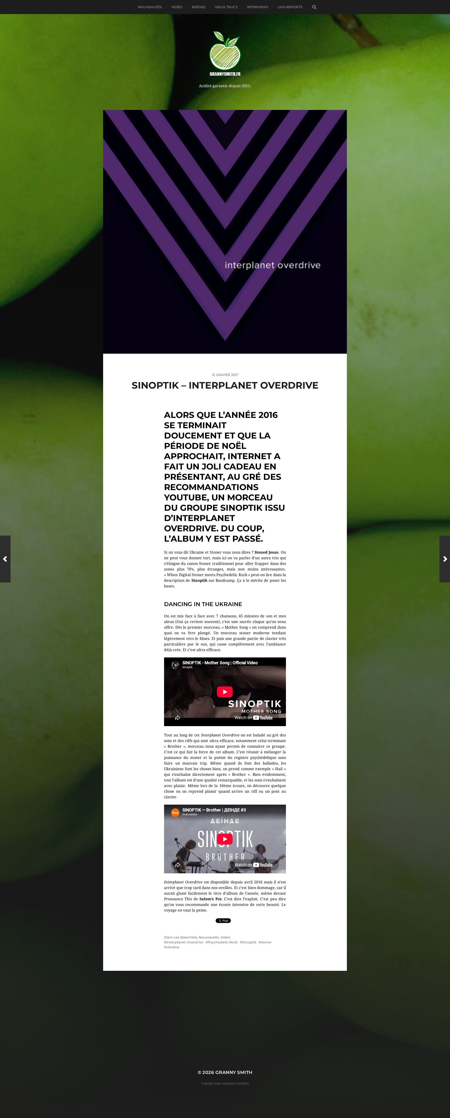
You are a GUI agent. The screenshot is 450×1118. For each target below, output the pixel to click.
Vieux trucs (226, 7)
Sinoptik (249, 942)
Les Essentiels (185, 937)
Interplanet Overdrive (184, 942)
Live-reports (290, 7)
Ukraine (173, 947)
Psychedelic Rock (223, 942)
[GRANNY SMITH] (225, 53)
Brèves (199, 7)
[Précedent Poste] (5, 559)
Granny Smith (233, 1072)
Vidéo (177, 7)
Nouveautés (150, 7)
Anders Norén (235, 1083)
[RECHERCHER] (314, 7)
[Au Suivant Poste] (444, 559)
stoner (266, 942)
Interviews (257, 7)
